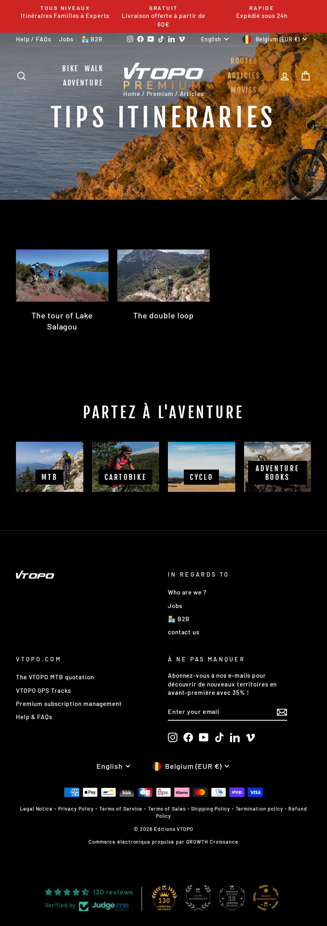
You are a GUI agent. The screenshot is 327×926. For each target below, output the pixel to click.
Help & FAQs (34, 716)
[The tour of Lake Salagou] (62, 275)
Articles (244, 75)
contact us (183, 632)
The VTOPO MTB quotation (55, 676)
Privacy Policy (76, 808)
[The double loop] (163, 275)
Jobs (66, 39)
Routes (243, 61)
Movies (244, 90)
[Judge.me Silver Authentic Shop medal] (198, 897)
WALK (94, 68)
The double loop (163, 315)
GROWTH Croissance (212, 841)
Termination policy (259, 808)
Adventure (83, 82)
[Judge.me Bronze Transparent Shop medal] (266, 897)
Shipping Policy (210, 808)
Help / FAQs (33, 39)
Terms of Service (120, 808)
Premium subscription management (69, 703)
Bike (70, 68)
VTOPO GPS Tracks (43, 690)
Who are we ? (187, 592)
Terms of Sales (167, 808)
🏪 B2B (92, 39)
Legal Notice (36, 808)
